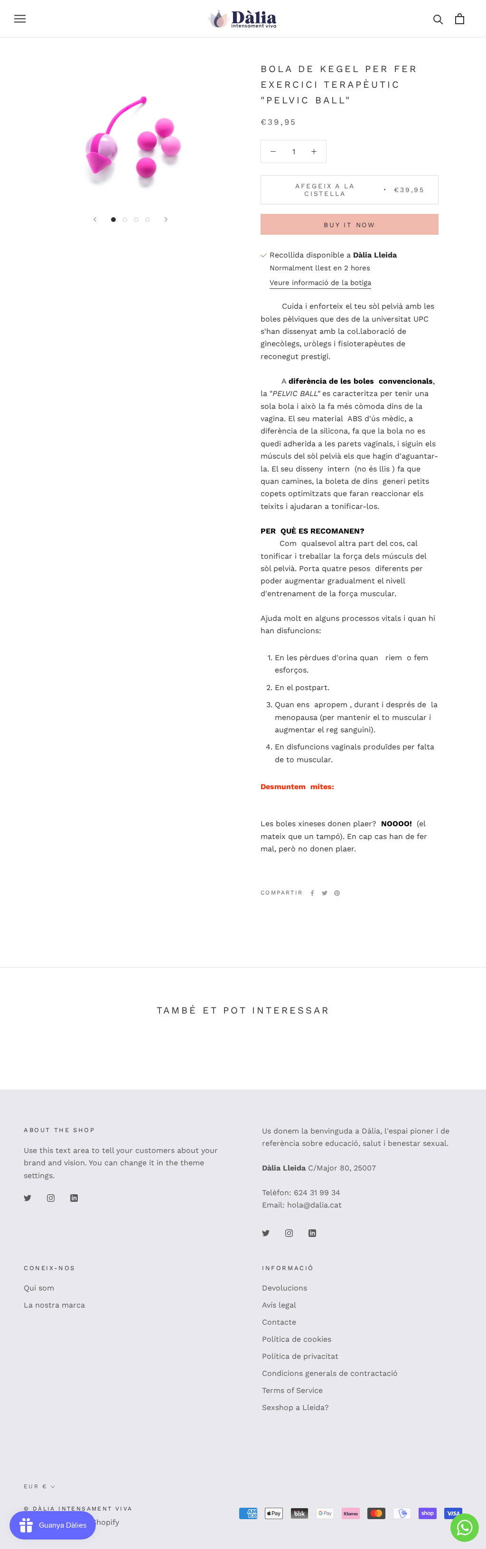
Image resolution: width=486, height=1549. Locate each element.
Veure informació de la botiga (320, 282)
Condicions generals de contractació (330, 1373)
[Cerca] (438, 19)
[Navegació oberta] (20, 19)
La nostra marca (54, 1304)
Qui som (39, 1287)
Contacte (279, 1322)
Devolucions (284, 1287)
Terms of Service (292, 1390)
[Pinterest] (337, 893)
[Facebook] (312, 893)
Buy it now (349, 225)
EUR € (35, 1486)
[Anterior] (94, 219)
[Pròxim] (166, 219)
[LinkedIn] (74, 1197)
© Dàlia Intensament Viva (78, 1508)
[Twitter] (324, 893)
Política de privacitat (300, 1356)
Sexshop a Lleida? (295, 1407)
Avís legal (279, 1304)
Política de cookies (296, 1339)
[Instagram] (51, 1197)
